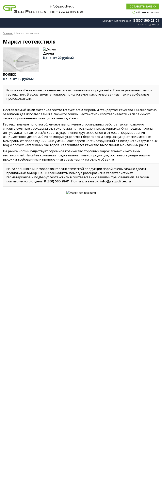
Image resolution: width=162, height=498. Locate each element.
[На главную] (24, 9)
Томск (155, 24)
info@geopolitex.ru (62, 6)
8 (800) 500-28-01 (146, 20)
